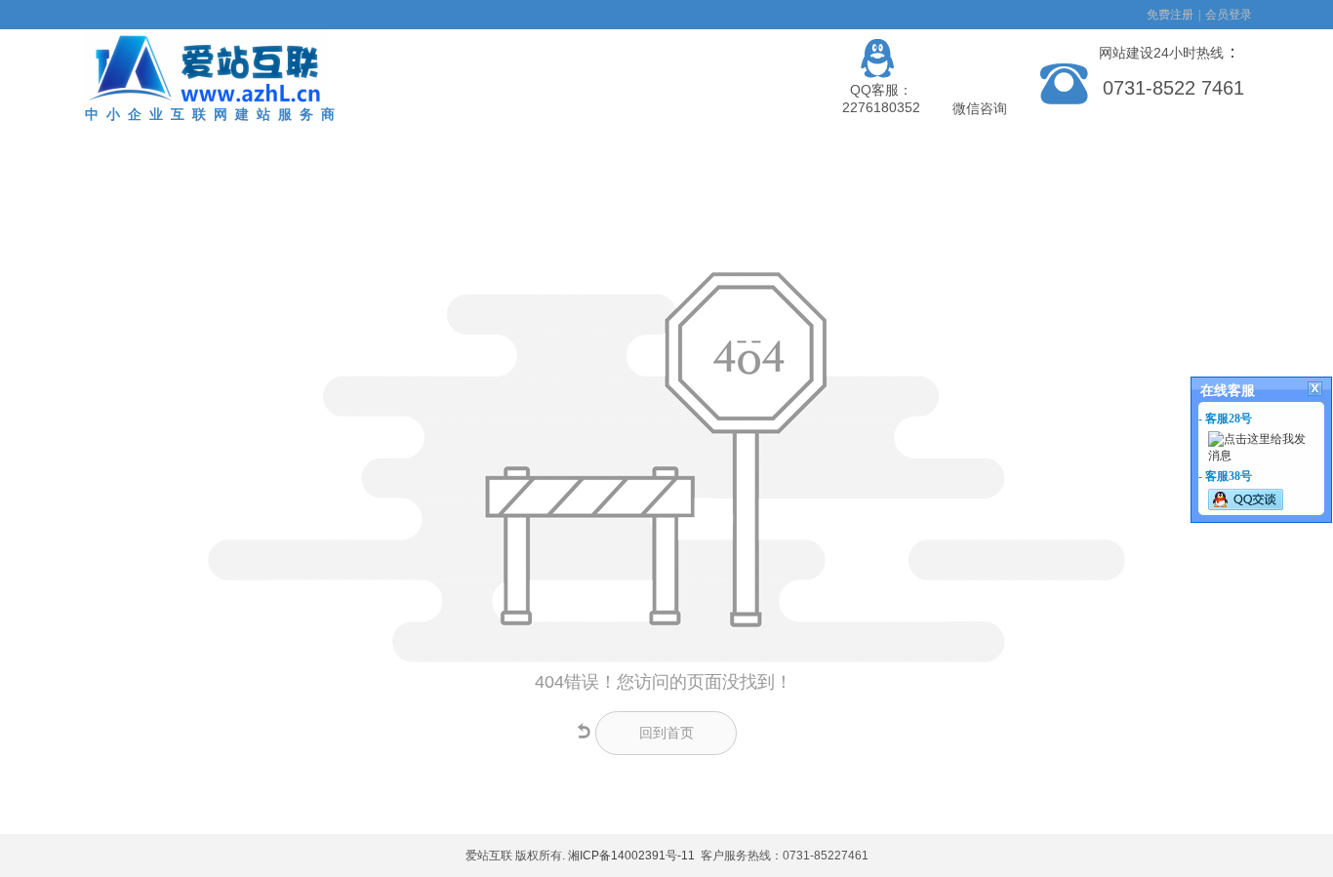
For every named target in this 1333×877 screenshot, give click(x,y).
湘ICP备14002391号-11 (631, 855)
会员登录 (1228, 14)
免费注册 (1170, 14)
